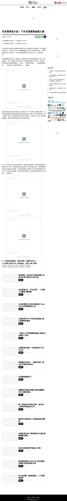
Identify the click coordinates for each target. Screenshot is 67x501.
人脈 (59, 104)
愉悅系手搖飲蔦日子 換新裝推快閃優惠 (31, 420)
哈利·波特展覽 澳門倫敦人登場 (29, 448)
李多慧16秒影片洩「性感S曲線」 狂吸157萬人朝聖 (20, 263)
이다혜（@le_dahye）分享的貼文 (24, 106)
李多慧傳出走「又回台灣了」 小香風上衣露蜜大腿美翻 (31, 290)
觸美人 (20, 294)
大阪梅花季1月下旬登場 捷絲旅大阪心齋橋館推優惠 (31, 319)
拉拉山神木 (52, 115)
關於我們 (29, 497)
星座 (53, 108)
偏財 (50, 110)
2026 (65, 120)
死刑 (49, 121)
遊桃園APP (58, 102)
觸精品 (20, 379)
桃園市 (50, 120)
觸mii (33, 2)
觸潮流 (33, 7)
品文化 (39, 7)
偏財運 (60, 119)
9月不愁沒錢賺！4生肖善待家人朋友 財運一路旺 (57, 76)
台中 (55, 105)
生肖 (54, 119)
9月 (53, 105)
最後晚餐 (52, 118)
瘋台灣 (22, 7)
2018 (62, 117)
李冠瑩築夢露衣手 (24, 377)
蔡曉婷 (3, 37)
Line (39, 36)
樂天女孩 (10, 266)
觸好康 (20, 280)
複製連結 (45, 36)
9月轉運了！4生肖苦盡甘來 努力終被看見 (57, 71)
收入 (50, 104)
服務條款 (33, 497)
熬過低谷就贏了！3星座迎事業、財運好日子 (57, 88)
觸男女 (20, 338)
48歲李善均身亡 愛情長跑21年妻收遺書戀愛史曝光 (31, 434)
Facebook (36, 36)
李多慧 (4, 266)
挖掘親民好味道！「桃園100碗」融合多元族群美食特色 (31, 363)
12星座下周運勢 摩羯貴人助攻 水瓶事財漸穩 (57, 84)
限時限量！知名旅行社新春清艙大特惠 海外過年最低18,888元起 (31, 276)
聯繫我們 (38, 497)
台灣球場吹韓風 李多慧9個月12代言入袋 (31, 349)
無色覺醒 (61, 108)
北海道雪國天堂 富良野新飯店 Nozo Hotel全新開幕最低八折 (31, 305)
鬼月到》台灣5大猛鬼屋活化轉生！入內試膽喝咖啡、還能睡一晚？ (57, 80)
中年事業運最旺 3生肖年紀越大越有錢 (57, 92)
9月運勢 (59, 115)
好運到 (45, 7)
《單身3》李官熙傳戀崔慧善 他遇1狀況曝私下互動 (31, 334)
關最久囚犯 (58, 117)
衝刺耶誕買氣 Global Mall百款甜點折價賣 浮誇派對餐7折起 (31, 462)
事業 (51, 101)
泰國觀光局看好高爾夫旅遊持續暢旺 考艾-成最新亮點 (31, 391)
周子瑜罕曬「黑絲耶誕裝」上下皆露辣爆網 (31, 476)
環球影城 (22, 266)
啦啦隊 (28, 266)
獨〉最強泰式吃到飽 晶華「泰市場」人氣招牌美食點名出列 (31, 405)
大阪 (16, 266)
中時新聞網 (62, 2)
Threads (42, 36)
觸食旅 (20, 309)
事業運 (57, 112)
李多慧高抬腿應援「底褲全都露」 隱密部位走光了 (20, 261)
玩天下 (28, 7)
